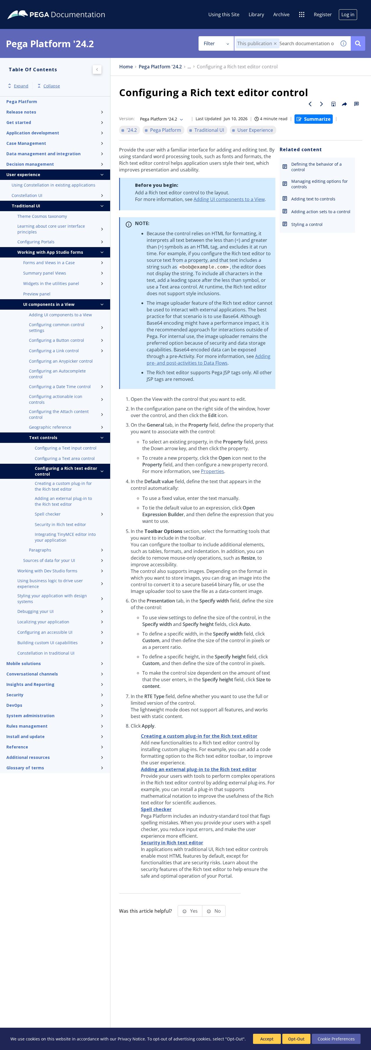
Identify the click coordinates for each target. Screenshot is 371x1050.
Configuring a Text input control (66, 448)
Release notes (21, 112)
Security (14, 694)
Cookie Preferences (336, 1039)
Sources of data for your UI (49, 560)
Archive (281, 14)
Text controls (43, 437)
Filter (209, 43)
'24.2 (132, 130)
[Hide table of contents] (97, 69)
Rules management (27, 726)
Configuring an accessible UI (44, 632)
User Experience (255, 130)
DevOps (14, 705)
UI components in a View (48, 304)
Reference (17, 747)
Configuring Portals (35, 241)
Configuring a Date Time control (60, 386)
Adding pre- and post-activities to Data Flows (208, 359)
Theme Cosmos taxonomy (42, 216)
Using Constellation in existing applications (53, 185)
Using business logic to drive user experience (50, 583)
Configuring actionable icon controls (55, 399)
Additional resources (28, 757)
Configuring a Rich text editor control (66, 471)
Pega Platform (21, 101)
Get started (18, 122)
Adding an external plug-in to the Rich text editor (63, 501)
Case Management (26, 143)
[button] (275, 43)
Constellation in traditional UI (45, 653)
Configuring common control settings (56, 327)
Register (323, 14)
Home (126, 66)
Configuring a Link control (54, 350)
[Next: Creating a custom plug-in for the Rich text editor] (322, 104)
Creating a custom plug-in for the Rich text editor (63, 486)
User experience (23, 174)
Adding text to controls (313, 199)
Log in (347, 14)
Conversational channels (32, 674)
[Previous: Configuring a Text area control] (310, 104)
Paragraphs (40, 550)
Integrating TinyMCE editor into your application (65, 537)
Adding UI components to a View (60, 314)
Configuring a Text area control (65, 458)
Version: (127, 118)
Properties (212, 471)
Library (256, 14)
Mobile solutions (23, 663)
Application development (32, 133)
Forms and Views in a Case (49, 262)
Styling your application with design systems (52, 598)
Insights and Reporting (30, 684)
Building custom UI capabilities (47, 642)
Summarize (317, 119)
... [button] (189, 66)
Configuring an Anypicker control (61, 361)
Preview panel (36, 294)
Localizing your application (43, 621)
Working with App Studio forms (50, 252)
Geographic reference (50, 427)
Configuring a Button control (56, 340)
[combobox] (285, 43)
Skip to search (70, 6)
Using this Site (223, 14)
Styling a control (307, 224)
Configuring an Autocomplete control (57, 373)
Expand (21, 86)
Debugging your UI (35, 611)
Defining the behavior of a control (316, 166)
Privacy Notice (131, 1039)
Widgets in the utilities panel (51, 283)
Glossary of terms (25, 767)
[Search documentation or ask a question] (358, 43)
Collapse (51, 86)
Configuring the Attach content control (59, 414)
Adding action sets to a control (320, 211)
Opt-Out (296, 1039)
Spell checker (48, 514)
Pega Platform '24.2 (160, 66)
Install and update (25, 736)
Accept (267, 1039)
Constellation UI (27, 195)
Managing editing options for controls (319, 183)
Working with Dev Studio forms (47, 571)
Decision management (30, 164)
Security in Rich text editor (60, 524)
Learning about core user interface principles (51, 229)
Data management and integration (43, 153)
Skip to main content (25, 6)
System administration (30, 715)
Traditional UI (26, 206)
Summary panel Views (44, 273)
